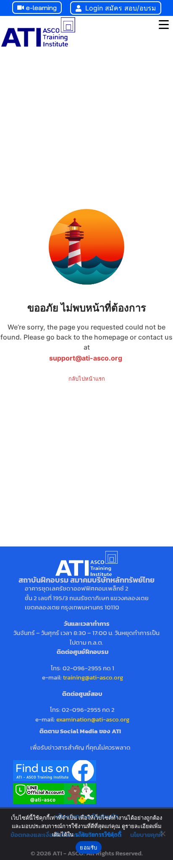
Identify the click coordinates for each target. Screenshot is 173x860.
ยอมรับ (88, 847)
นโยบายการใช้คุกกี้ (98, 834)
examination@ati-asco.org (92, 719)
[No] (162, 833)
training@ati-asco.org (93, 677)
